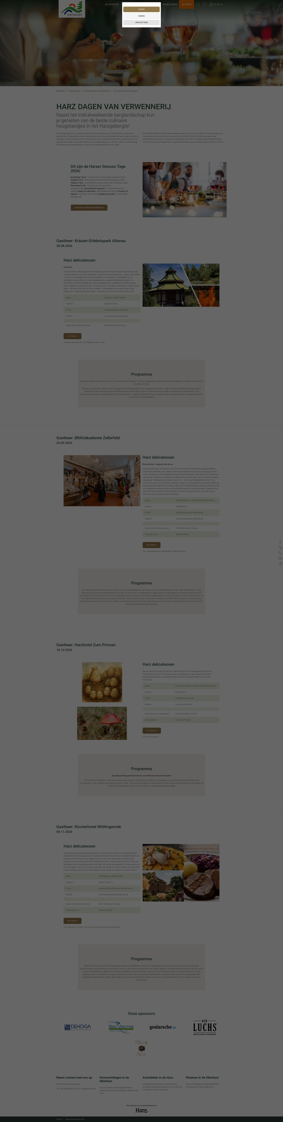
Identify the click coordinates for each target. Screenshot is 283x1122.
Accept (141, 9)
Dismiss (141, 16)
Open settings (141, 23)
